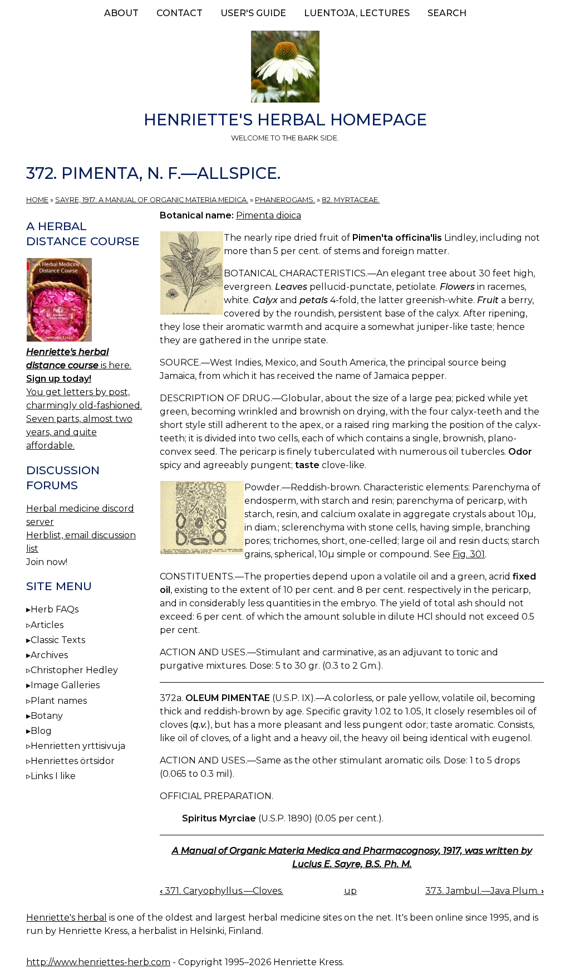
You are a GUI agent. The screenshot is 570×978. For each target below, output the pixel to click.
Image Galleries (65, 685)
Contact (179, 13)
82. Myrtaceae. (351, 200)
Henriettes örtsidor (73, 761)
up (350, 890)
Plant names (59, 700)
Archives (49, 655)
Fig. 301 (469, 554)
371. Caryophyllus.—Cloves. (221, 890)
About (121, 13)
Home (37, 200)
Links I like (53, 776)
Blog (41, 731)
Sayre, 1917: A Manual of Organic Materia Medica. (151, 200)
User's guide (253, 13)
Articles (47, 625)
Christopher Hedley (74, 670)
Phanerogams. (285, 200)
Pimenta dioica (268, 215)
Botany (47, 716)
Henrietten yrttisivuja (78, 746)
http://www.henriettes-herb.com (98, 962)
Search (447, 13)
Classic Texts (58, 640)
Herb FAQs (54, 609)
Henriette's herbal (66, 917)
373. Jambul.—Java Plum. (484, 890)
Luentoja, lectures (357, 13)
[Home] (285, 68)
